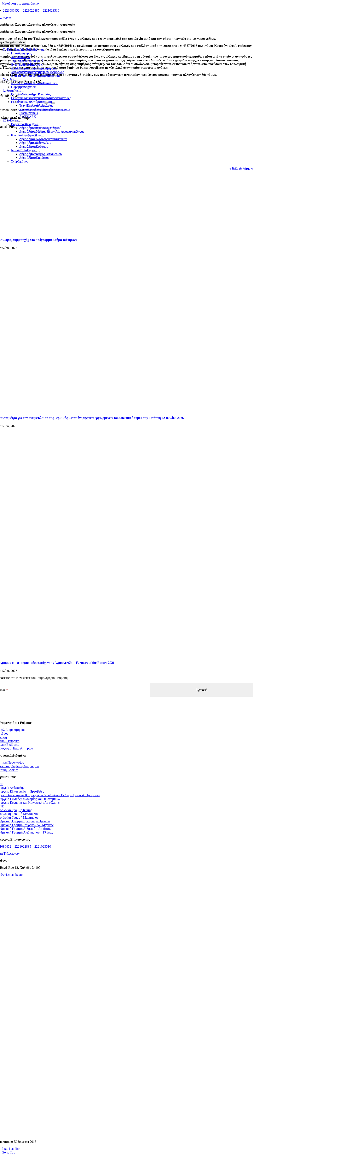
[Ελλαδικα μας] (123, 929)
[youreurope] (124, 1083)
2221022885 (31, 10)
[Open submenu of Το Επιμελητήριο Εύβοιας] (38, 50)
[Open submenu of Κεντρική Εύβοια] (35, 136)
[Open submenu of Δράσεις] (15, 91)
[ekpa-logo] (124, 1109)
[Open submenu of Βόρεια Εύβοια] (32, 125)
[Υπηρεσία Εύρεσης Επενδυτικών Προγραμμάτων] (124, 980)
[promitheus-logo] (124, 955)
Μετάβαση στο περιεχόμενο (20, 3)
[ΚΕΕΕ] (123, 903)
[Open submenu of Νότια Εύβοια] (31, 151)
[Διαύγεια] (124, 1032)
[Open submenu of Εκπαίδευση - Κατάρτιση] (46, 102)
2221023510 (51, 10)
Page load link (11, 1148)
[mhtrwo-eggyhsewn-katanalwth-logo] (124, 1006)
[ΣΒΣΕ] (123, 1057)
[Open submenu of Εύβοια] (14, 121)
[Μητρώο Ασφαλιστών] (124, 1134)
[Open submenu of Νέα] (10, 80)
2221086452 (11, 10)
